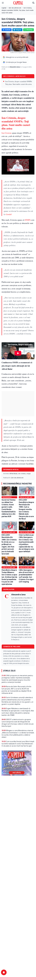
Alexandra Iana (15, 67)
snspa (28, 473)
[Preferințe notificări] (4, 972)
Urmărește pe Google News (16, 62)
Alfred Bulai (13, 473)
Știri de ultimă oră (17, 478)
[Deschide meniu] (3, 3)
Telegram (18, 30)
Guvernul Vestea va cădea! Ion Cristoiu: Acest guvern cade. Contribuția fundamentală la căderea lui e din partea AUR (9, 508)
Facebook (7, 30)
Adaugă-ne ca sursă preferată (17, 57)
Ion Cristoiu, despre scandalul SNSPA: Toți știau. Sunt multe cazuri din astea (18, 82)
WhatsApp (29, 30)
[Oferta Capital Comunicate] (18, 763)
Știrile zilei (9, 670)
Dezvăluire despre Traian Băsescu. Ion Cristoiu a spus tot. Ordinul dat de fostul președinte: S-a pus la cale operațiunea (9, 577)
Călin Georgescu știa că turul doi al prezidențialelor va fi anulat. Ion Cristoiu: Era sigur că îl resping (26, 576)
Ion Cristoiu (6, 133)
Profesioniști (6, 497)
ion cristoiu (22, 473)
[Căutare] (33, 3)
